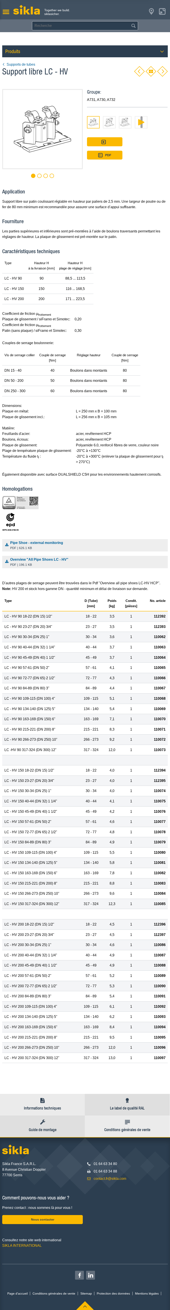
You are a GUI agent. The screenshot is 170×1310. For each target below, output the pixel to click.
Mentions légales (147, 1293)
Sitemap (86, 1293)
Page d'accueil (17, 1293)
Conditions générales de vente (54, 1293)
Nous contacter (42, 1219)
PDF (108, 155)
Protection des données (113, 1293)
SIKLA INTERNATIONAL (22, 1245)
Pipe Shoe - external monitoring (36, 545)
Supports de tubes (21, 64)
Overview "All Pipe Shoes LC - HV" (39, 562)
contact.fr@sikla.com (110, 1178)
